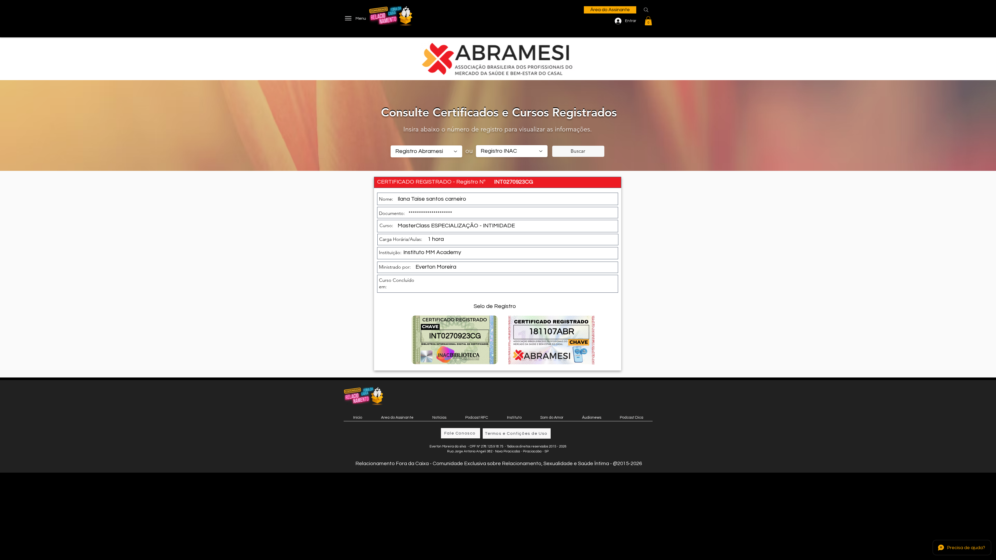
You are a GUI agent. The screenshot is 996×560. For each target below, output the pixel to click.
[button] (648, 20)
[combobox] (426, 151)
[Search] (646, 9)
